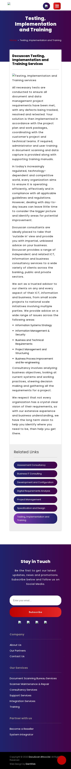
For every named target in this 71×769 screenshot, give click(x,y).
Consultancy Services (23, 689)
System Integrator (21, 734)
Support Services (20, 695)
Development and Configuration (35, 482)
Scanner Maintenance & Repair (29, 684)
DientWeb (31, 763)
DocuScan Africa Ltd (39, 756)
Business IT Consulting (29, 473)
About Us (15, 645)
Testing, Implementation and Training (33, 518)
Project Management (29, 499)
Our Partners (18, 650)
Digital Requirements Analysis (33, 491)
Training (15, 707)
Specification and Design (31, 508)
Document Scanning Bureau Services (33, 678)
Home (13, 40)
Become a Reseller (22, 729)
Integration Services (22, 701)
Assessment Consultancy (31, 465)
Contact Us (17, 656)
